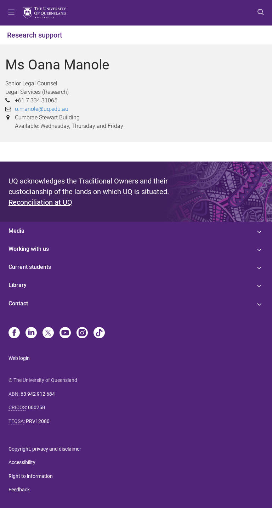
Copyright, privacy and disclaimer (44, 449)
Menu (11, 13)
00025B (36, 407)
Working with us (28, 248)
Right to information (30, 476)
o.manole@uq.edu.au (41, 109)
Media (16, 230)
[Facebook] (14, 333)
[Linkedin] (31, 333)
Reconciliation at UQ (40, 202)
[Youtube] (65, 333)
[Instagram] (82, 333)
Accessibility (21, 462)
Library (17, 285)
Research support (34, 35)
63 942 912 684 (38, 394)
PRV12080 (38, 421)
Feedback (19, 489)
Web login (19, 358)
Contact (18, 303)
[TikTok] (99, 333)
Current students (29, 267)
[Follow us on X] (48, 333)
